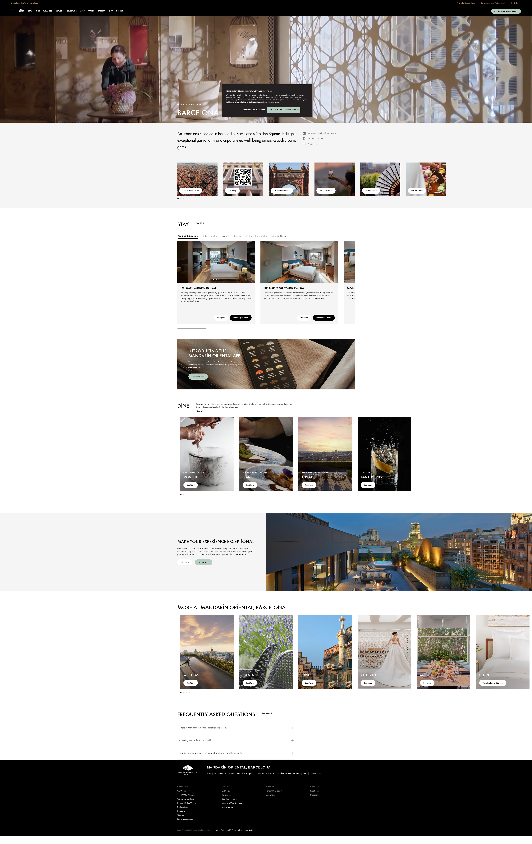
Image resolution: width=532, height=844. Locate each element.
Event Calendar (326, 190)
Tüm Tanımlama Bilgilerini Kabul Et (283, 110)
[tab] (188, 236)
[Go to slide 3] (183, 198)
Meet (82, 11)
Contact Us (312, 144)
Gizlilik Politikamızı (256, 102)
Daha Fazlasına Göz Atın (493, 683)
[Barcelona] (21, 11)
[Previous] (185, 178)
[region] (267, 100)
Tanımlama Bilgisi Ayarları (254, 110)
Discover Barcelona (282, 190)
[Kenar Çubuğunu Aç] (12, 11)
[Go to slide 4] (189, 692)
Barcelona (33, 3)
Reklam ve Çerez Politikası (236, 102)
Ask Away (232, 190)
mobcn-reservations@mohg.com (322, 133)
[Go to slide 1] (178, 198)
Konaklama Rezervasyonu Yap (506, 11)
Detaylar (221, 317)
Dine (38, 11)
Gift (111, 11)
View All (199, 223)
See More (191, 485)
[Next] (346, 178)
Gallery (101, 11)
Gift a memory (417, 190)
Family (91, 11)
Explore (59, 11)
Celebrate (71, 11)
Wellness (47, 11)
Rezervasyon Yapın (240, 317)
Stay (30, 11)
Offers (119, 11)
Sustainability (371, 190)
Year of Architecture (191, 190)
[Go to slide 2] (180, 198)
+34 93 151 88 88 (315, 139)
